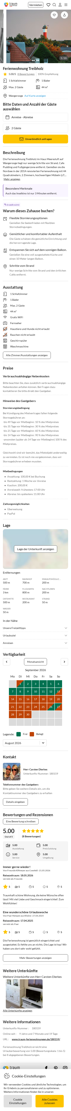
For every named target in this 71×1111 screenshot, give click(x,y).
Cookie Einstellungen (17, 1101)
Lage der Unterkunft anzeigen (35, 549)
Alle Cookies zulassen (50, 1101)
